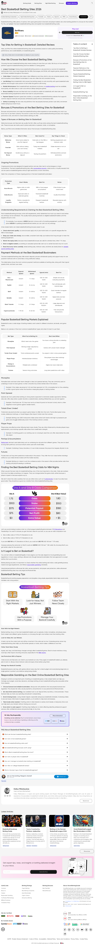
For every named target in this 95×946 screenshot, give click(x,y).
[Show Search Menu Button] (92, 3)
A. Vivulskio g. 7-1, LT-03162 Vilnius (72, 901)
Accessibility (42, 939)
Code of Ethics (33, 939)
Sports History (77, 845)
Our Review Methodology (7, 897)
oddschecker (49, 479)
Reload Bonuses (47, 890)
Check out (62, 776)
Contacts (3, 888)
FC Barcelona (57, 529)
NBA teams (42, 652)
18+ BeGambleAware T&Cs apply (75, 37)
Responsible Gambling (6, 895)
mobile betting (50, 86)
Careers (3, 893)
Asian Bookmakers (26, 893)
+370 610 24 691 (68, 906)
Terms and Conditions (63, 939)
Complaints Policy (5, 902)
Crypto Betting (25, 888)
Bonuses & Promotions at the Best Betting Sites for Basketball (82, 62)
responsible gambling (34, 565)
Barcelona (29, 845)
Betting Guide (6, 845)
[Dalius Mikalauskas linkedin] (7, 796)
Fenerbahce (34, 845)
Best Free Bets (46, 888)
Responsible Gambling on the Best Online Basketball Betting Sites (82, 98)
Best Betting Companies (28, 890)
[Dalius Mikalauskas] (7, 791)
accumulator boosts (39, 168)
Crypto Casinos (26, 895)
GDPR (9, 939)
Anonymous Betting (27, 897)
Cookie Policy (84, 939)
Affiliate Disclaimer (5, 900)
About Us (3, 890)
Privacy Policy (75, 939)
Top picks (3, 781)
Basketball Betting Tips (80, 92)
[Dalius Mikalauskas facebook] (10, 796)
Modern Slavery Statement (20, 939)
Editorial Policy (51, 939)
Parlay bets (4, 442)
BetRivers (19, 30)
